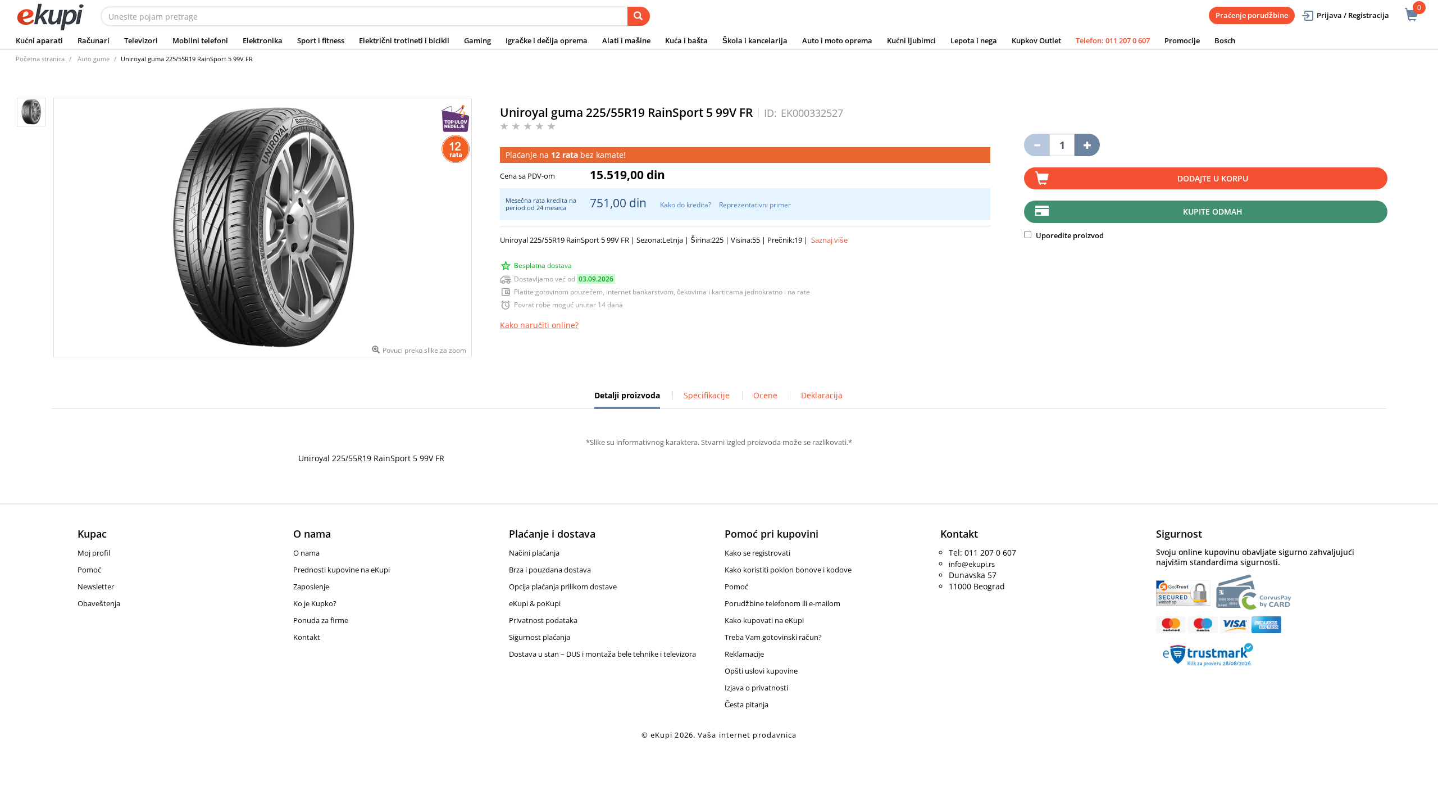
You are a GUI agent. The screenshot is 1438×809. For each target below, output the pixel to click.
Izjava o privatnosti (756, 688)
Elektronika (263, 40)
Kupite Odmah (1213, 211)
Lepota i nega (973, 40)
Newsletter (96, 586)
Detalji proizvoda (627, 399)
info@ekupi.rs (972, 564)
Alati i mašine (626, 40)
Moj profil (94, 553)
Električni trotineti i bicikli (404, 40)
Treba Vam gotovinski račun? (773, 637)
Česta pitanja (746, 704)
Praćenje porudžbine (1252, 15)
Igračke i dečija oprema (547, 40)
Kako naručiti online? (539, 325)
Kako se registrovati (757, 553)
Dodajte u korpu (1212, 178)
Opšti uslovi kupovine (761, 671)
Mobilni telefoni (200, 40)
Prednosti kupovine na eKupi (341, 570)
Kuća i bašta (686, 40)
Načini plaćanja (534, 553)
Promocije (1182, 40)
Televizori (141, 40)
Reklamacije (744, 654)
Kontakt (306, 637)
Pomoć (89, 570)
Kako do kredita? (685, 205)
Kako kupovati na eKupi (764, 620)
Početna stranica (40, 58)
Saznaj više (829, 240)
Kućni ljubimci (911, 40)
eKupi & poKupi (535, 603)
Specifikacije (707, 395)
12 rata (564, 154)
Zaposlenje (311, 586)
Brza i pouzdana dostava (550, 570)
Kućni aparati (39, 40)
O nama (306, 553)
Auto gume (94, 58)
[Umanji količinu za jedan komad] (1036, 145)
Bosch (1224, 40)
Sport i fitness (320, 40)
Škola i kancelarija (755, 40)
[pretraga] (638, 16)
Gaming (477, 40)
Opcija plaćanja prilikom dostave (563, 586)
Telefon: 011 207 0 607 (1113, 40)
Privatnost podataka (543, 620)
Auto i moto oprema (837, 40)
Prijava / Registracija (1353, 15)
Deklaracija (822, 395)
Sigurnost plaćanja (539, 637)
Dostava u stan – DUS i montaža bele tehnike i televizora (602, 654)
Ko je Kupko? (314, 603)
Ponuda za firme (320, 620)
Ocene (765, 395)
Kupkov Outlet (1036, 40)
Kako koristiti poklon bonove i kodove (788, 570)
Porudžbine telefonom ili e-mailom (782, 603)
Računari (94, 40)
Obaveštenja (99, 603)
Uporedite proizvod (1069, 235)
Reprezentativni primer (755, 205)
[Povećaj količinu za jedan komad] (1087, 145)
